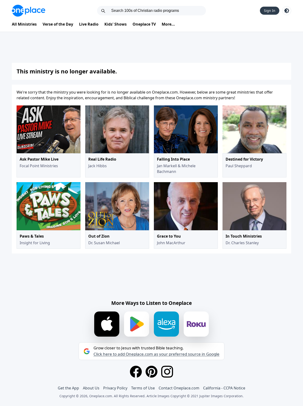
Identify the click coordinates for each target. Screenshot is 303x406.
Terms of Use (143, 388)
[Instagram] (167, 372)
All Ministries (24, 24)
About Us (91, 388)
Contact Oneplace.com (179, 388)
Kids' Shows (115, 24)
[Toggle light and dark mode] (286, 10)
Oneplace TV (144, 24)
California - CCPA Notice (224, 388)
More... (168, 24)
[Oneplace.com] (28, 11)
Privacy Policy (115, 388)
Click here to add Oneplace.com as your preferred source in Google (156, 354)
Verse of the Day (58, 24)
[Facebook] (136, 372)
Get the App (68, 388)
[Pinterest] (151, 372)
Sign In (269, 10)
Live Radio (88, 24)
